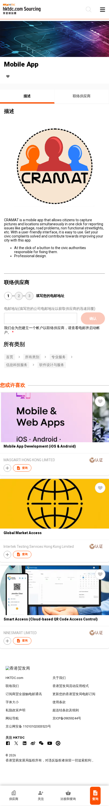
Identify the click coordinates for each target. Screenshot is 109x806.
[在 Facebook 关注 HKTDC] (8, 743)
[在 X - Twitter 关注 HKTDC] (16, 743)
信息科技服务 (16, 365)
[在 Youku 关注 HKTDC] (58, 743)
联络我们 (12, 686)
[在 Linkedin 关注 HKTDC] (24, 743)
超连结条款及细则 (65, 710)
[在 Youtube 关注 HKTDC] (49, 743)
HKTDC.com (14, 678)
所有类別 (32, 357)
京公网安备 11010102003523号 (28, 726)
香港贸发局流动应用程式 (70, 686)
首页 (9, 357)
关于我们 (59, 678)
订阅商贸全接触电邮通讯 (24, 694)
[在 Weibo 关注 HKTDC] (33, 743)
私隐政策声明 (15, 710)
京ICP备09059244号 (66, 718)
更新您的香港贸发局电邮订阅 (73, 694)
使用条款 (59, 702)
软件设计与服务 (51, 365)
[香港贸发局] (55, 671)
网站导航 (12, 718)
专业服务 (58, 357)
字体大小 (12, 702)
